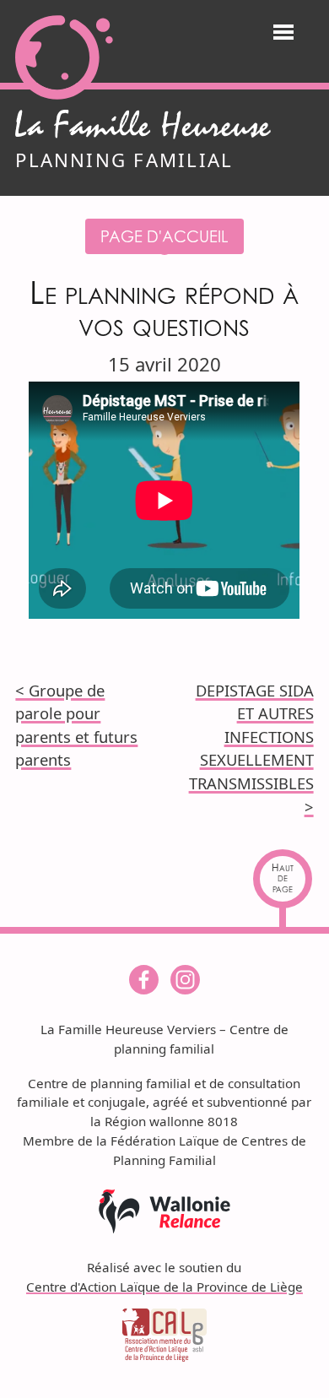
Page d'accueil (164, 236)
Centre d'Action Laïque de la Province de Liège (164, 1286)
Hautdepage (283, 878)
